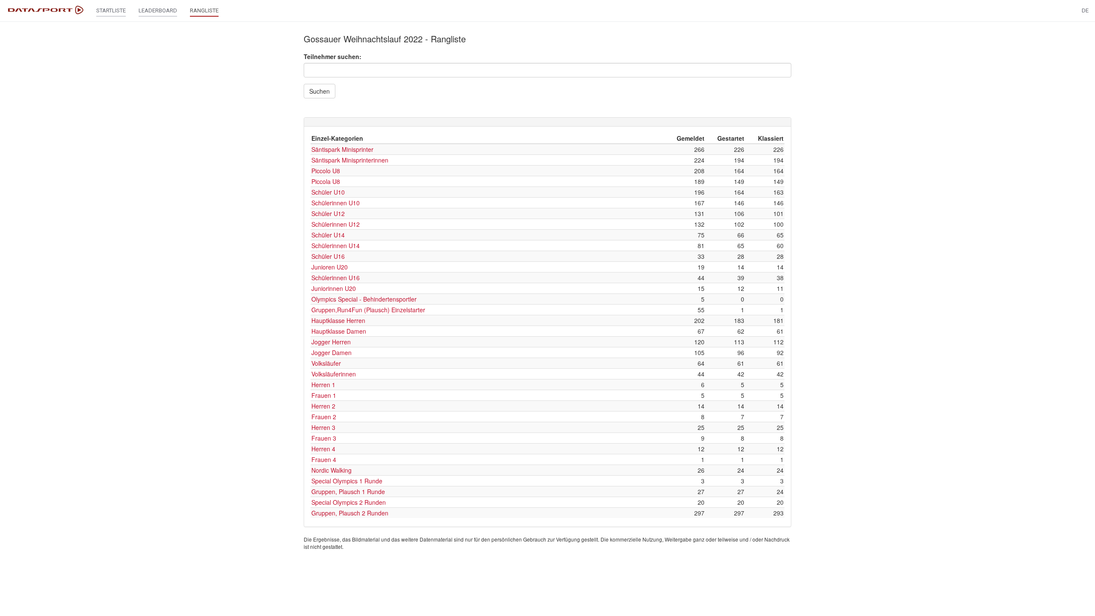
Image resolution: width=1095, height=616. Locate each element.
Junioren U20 (329, 267)
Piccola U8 (325, 181)
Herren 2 (323, 406)
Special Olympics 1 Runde (346, 481)
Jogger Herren (331, 342)
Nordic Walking (331, 470)
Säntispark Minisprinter (342, 149)
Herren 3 (323, 427)
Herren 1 (323, 384)
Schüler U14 (328, 235)
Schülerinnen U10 (335, 202)
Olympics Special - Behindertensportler (364, 299)
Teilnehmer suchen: (332, 56)
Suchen (319, 91)
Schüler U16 (328, 256)
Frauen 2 (323, 416)
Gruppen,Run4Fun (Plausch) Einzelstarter (368, 309)
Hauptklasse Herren (338, 320)
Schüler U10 (328, 192)
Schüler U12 (328, 213)
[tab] (547, 122)
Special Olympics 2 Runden (348, 502)
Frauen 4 (323, 459)
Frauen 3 (323, 438)
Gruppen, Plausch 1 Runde (348, 491)
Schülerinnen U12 (335, 224)
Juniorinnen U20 (333, 288)
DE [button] (1085, 10)
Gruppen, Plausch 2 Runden (349, 513)
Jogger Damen (331, 352)
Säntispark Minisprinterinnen (349, 160)
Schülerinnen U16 (335, 277)
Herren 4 (323, 448)
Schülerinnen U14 (335, 245)
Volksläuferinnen (333, 374)
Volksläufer (326, 363)
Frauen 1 (323, 395)
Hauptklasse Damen (338, 331)
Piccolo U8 (325, 170)
